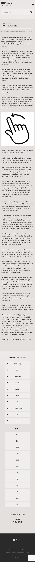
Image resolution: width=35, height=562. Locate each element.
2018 (17, 454)
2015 (17, 473)
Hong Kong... (22, 31)
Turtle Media (21, 557)
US (17, 414)
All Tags (23, 357)
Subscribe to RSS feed (19, 514)
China (17, 370)
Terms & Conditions (20, 549)
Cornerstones (17, 383)
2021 (17, 441)
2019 (17, 447)
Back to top (19, 540)
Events (17, 395)
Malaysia (17, 421)
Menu (32, 4)
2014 (17, 479)
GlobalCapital (27, 339)
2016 (17, 466)
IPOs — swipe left (9, 26)
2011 (17, 498)
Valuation (17, 389)
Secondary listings (17, 408)
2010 (17, 504)
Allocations (6, 31)
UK (17, 402)
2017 (17, 460)
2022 (17, 434)
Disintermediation (13, 31)
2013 (17, 485)
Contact (11, 549)
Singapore (18, 376)
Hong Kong (17, 364)
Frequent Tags (14, 357)
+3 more (31, 31)
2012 (17, 492)
